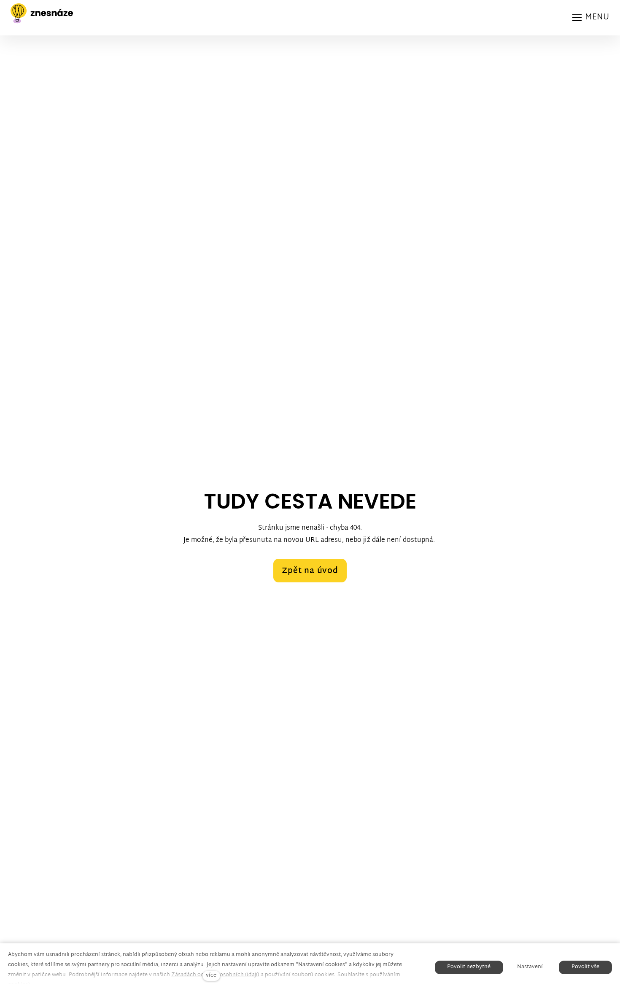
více (211, 975)
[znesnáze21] (42, 13)
